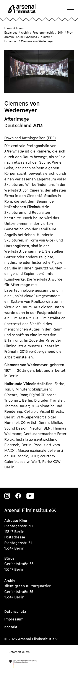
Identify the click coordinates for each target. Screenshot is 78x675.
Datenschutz (15, 611)
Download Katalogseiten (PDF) (30, 138)
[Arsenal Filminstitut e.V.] (21, 8)
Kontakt (11, 627)
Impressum (13, 619)
